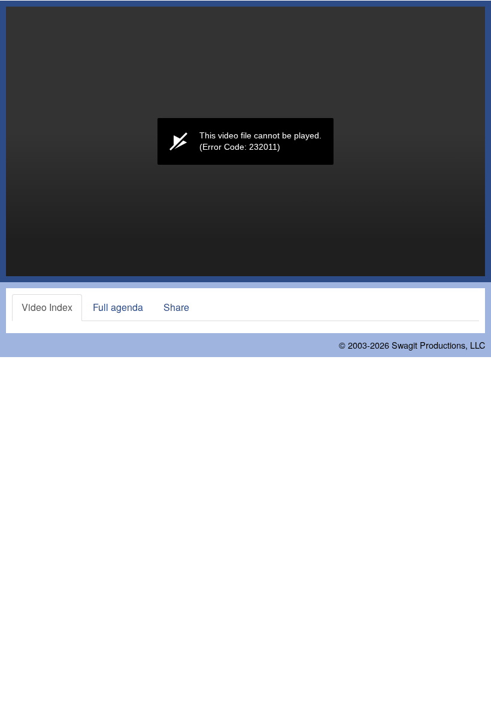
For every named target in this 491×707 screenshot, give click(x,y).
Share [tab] (176, 307)
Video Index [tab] (47, 307)
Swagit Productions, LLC (438, 345)
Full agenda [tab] (118, 307)
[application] (245, 141)
